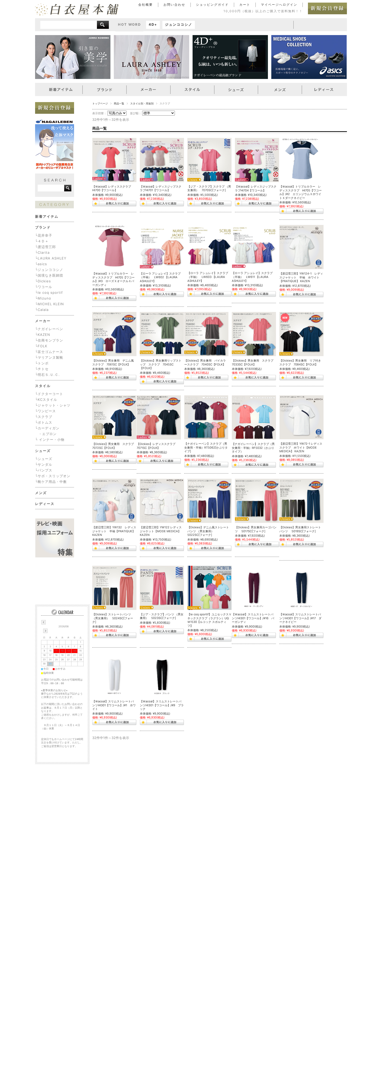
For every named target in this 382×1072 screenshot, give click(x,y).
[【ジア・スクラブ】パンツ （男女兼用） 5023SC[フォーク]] (162, 588)
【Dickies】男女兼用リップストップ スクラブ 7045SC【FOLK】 (160, 364)
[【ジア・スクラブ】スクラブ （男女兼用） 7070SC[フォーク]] (209, 160)
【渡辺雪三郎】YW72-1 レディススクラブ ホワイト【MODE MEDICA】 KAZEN (300, 447)
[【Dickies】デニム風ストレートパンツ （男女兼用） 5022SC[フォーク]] (209, 501)
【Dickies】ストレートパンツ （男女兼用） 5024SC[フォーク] (112, 618)
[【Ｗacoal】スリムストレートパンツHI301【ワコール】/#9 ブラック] (162, 675)
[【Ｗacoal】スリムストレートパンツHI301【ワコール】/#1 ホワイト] (114, 675)
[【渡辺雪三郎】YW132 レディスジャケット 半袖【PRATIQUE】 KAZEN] (114, 501)
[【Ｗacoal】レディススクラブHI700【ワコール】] (114, 160)
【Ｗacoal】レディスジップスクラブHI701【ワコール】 (160, 188)
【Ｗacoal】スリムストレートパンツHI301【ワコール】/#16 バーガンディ (253, 618)
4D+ (153, 24)
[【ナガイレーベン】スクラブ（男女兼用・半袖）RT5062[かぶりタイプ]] (206, 417)
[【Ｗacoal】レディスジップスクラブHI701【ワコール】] (162, 160)
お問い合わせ (174, 4)
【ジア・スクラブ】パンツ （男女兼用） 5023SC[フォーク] (161, 616)
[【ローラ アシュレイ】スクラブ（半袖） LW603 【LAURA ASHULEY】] (209, 247)
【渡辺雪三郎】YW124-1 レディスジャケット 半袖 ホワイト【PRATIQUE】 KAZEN (301, 277)
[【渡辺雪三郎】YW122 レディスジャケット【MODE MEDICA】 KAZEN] (162, 501)
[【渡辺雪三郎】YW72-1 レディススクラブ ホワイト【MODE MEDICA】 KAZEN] (301, 417)
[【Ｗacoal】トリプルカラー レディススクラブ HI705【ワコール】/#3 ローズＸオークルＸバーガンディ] (114, 247)
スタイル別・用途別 (142, 103)
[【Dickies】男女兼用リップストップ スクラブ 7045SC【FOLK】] (162, 334)
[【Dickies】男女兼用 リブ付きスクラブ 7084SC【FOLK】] (301, 334)
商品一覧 (119, 103)
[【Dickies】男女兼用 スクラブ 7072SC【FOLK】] (114, 417)
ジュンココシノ (178, 24)
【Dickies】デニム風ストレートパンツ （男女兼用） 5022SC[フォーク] (208, 531)
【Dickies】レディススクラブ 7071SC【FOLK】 (157, 446)
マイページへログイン (279, 4)
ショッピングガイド (212, 4)
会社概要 (145, 4)
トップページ (100, 103)
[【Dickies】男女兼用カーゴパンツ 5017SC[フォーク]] (257, 501)
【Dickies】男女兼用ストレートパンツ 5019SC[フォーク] (300, 529)
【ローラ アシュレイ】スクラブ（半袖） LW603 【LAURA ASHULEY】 (207, 276)
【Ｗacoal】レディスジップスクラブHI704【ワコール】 (255, 188)
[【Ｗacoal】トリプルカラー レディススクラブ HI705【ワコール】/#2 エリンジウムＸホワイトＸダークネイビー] (301, 160)
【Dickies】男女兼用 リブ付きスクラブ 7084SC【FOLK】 (300, 362)
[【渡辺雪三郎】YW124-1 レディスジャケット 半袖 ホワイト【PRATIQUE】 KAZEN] (301, 247)
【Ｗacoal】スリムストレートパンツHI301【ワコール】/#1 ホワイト (114, 705)
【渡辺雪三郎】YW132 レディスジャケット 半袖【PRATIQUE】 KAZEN (114, 531)
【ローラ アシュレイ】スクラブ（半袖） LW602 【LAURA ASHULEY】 (160, 277)
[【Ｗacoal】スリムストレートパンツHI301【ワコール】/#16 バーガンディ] (254, 588)
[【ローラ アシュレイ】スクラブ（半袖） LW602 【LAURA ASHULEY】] (162, 247)
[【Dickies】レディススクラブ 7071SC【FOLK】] (159, 417)
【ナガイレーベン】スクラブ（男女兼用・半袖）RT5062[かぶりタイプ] (206, 447)
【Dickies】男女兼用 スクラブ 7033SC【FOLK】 (254, 362)
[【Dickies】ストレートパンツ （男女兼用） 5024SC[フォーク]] (114, 588)
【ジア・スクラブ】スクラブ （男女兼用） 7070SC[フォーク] (209, 188)
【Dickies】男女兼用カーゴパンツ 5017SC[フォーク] (255, 529)
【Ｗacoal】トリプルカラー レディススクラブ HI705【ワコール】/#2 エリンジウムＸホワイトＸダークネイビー (300, 192)
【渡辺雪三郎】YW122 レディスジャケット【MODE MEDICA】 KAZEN (161, 531)
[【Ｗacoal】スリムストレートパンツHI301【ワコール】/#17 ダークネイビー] (301, 588)
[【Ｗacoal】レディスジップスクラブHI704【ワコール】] (257, 160)
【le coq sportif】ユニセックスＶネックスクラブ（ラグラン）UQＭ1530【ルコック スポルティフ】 (209, 620)
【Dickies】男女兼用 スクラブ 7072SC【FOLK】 (114, 446)
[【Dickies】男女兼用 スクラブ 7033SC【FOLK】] (254, 334)
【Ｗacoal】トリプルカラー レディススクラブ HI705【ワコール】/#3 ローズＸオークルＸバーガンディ (113, 279)
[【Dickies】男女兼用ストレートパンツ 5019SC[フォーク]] (301, 501)
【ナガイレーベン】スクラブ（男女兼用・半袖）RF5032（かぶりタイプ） (253, 447)
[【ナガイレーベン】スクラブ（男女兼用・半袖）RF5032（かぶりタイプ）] (254, 417)
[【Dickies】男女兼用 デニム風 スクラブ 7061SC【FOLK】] (114, 334)
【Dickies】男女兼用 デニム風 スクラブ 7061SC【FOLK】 (114, 362)
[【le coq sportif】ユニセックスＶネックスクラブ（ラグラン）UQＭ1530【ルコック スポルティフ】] (209, 588)
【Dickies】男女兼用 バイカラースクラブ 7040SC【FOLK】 (205, 362)
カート (244, 4)
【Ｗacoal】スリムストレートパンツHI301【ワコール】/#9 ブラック (162, 705)
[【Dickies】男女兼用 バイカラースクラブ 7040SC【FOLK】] (206, 334)
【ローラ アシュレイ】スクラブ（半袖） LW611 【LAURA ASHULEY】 (252, 276)
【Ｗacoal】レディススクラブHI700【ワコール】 (111, 188)
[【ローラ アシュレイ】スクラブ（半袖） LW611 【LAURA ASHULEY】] (254, 247)
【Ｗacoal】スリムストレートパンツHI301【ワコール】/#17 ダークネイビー (300, 618)
